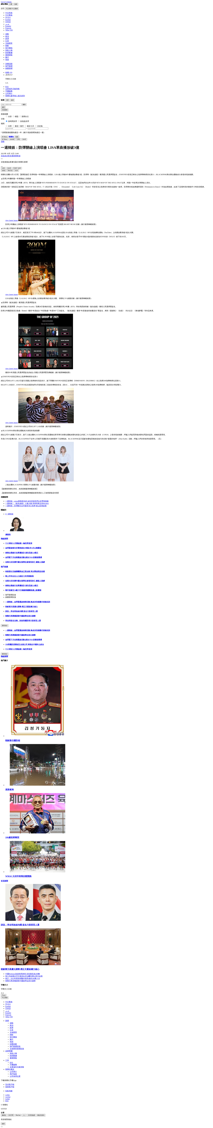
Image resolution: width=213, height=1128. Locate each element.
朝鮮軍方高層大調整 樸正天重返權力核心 (21, 607)
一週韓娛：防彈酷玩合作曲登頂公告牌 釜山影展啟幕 (26, 506)
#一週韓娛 (9, 514)
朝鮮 (7, 46)
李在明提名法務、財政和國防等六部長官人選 (23, 621)
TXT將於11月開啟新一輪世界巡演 (18, 543)
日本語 (8, 1008)
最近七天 (30, 126)
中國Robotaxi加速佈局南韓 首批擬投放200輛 (22, 974)
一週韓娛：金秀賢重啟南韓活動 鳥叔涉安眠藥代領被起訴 (27, 602)
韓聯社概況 (9, 1069)
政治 (7, 36)
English (8, 1006)
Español (8, 1013)
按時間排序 (12, 121)
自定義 (40, 126)
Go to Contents (6, 2)
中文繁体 (8, 1002)
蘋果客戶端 (9, 1087)
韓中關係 (8, 48)
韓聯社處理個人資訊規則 (15, 96)
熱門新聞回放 (15, 1046)
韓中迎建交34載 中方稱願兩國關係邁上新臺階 (23, 590)
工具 (7, 1060)
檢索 (3, 107)
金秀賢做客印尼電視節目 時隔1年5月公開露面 (23, 548)
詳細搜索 (5, 110)
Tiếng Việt (9, 1017)
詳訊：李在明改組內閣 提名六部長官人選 (21, 611)
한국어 (8, 1004)
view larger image (11, 220)
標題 (16, 116)
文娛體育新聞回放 (17, 1049)
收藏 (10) (8, 72)
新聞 (7, 1021)
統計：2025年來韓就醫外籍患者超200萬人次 (22, 978)
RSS (7, 87)
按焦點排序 (24, 121)
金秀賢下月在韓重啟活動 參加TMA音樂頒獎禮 (23, 557)
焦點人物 (8, 50)
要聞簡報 (8, 55)
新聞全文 (25, 116)
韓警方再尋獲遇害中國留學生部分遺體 (20, 616)
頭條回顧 (8, 64)
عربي (7, 1011)
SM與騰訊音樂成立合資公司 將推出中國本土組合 (24, 644)
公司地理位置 (15, 1076)
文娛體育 (8, 43)
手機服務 (8, 91)
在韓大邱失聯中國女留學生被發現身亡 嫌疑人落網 (25, 562)
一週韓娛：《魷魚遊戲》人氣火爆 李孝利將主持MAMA (27, 503)
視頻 (7, 60)
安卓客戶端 (9, 1084)
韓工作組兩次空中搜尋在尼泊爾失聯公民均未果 (24, 976)
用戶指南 (13, 1074)
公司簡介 (8, 93)
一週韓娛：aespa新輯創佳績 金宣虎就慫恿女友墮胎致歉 (27, 501)
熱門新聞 (8, 66)
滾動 (7, 34)
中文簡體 (5, 997)
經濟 (7, 39)
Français (8, 1015)
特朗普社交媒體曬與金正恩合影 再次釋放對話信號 (25, 571)
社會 (7, 41)
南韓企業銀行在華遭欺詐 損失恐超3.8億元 (21, 553)
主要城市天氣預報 (12, 89)
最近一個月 (19, 126)
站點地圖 (8, 1091)
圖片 (7, 57)
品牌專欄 (8, 1051)
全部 (10, 116)
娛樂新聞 (8, 68)
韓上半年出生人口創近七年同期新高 (19, 576)
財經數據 (8, 53)
